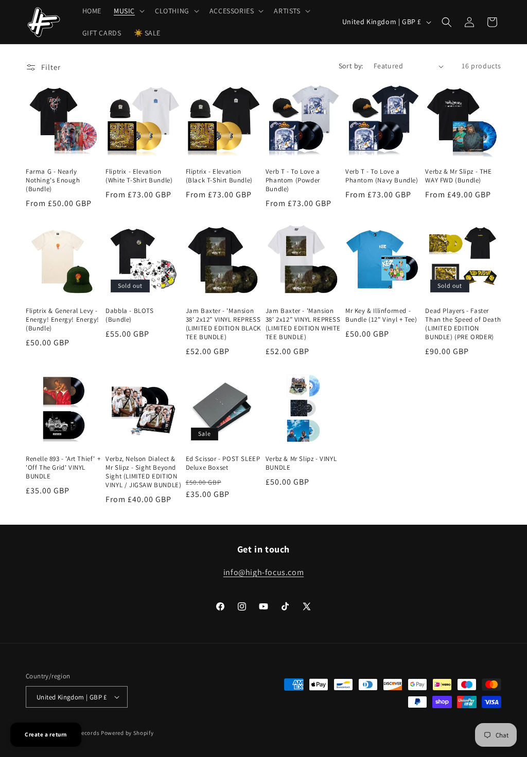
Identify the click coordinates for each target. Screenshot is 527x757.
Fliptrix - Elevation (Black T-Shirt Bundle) (219, 176)
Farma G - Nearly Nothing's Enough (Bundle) (53, 180)
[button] (128, 11)
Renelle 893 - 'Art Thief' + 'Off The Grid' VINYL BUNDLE (63, 468)
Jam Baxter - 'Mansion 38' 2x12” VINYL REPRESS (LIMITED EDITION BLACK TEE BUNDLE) (223, 324)
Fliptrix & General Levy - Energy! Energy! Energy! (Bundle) (62, 320)
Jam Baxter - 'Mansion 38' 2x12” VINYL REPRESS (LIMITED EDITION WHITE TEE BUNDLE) (303, 324)
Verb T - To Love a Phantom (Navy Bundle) (381, 176)
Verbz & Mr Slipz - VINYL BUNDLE (301, 463)
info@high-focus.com (263, 572)
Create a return (46, 734)
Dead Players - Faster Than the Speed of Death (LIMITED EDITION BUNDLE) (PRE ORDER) (463, 324)
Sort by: (351, 65)
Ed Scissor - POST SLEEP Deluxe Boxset (223, 463)
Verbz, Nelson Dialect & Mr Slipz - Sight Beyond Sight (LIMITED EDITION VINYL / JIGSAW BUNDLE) (143, 472)
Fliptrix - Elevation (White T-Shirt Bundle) (139, 176)
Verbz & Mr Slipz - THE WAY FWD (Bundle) (458, 176)
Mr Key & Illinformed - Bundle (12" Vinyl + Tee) (381, 315)
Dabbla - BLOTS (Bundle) (129, 315)
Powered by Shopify (127, 732)
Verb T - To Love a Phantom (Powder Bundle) (293, 180)
